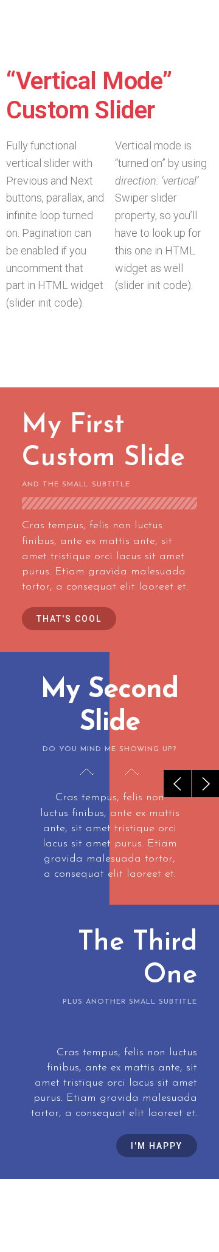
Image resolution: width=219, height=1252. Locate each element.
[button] (69, 618)
